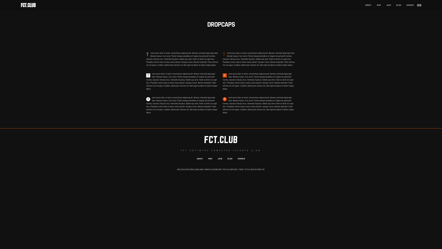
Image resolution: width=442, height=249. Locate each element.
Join (220, 159)
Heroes (241, 159)
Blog (230, 159)
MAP (210, 159)
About (200, 159)
